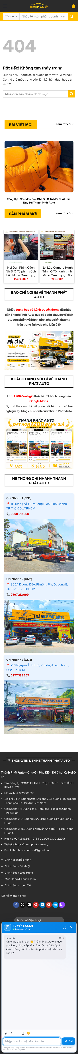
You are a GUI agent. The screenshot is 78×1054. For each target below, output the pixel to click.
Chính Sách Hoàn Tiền (18, 885)
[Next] (72, 174)
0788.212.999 (41, 838)
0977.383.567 (22, 838)
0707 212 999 (20, 595)
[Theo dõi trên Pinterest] (36, 905)
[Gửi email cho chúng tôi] (29, 905)
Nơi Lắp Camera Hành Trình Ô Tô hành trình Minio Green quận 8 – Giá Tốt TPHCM (57, 271)
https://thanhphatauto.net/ (31, 844)
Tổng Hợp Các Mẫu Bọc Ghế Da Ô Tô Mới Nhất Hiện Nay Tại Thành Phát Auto (39, 201)
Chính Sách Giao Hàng (19, 872)
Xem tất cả (63, 124)
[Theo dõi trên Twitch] (62, 905)
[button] (5, 5)
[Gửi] (71, 16)
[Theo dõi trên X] (23, 905)
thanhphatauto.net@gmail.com (31, 850)
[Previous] (6, 174)
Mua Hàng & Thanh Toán (20, 879)
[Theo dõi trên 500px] (55, 905)
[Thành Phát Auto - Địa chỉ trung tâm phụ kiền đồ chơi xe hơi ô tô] (39, 6)
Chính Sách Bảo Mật (17, 866)
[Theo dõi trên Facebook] (16, 905)
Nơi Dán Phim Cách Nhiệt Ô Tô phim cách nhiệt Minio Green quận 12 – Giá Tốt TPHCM (21, 271)
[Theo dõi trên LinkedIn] (42, 905)
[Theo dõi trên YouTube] (49, 905)
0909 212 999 (20, 514)
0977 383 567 (20, 675)
